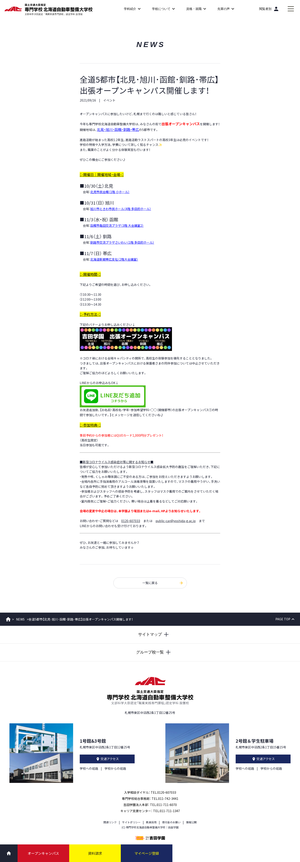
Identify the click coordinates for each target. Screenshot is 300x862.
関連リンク (110, 822)
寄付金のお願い (171, 822)
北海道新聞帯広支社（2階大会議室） (114, 259)
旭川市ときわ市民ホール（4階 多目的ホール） (120, 209)
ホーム (8, 619)
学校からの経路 (115, 768)
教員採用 (151, 822)
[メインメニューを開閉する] (291, 9)
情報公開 (191, 822)
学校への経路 (89, 768)
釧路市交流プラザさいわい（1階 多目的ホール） (122, 242)
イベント (109, 100)
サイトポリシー (131, 822)
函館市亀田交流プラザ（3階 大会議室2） (117, 225)
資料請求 (95, 853)
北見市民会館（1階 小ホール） (110, 192)
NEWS (20, 619)
